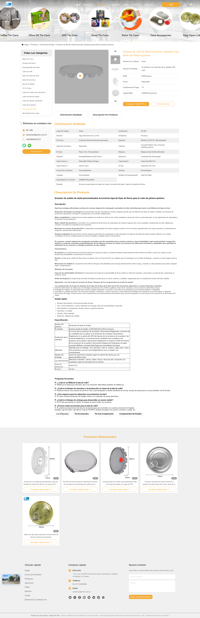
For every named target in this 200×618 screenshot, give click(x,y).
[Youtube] (89, 598)
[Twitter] (74, 598)
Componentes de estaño (130, 414)
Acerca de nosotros (33, 575)
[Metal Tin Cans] (81, 77)
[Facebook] (79, 598)
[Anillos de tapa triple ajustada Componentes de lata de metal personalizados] (41, 514)
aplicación (115, 4)
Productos (34, 45)
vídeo (125, 4)
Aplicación (29, 583)
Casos (27, 595)
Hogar (77, 4)
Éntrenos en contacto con (150, 4)
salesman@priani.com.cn (36, 135)
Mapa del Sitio (54, 615)
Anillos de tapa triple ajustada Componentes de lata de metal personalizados (41, 536)
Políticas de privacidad (39, 615)
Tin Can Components (104, 414)
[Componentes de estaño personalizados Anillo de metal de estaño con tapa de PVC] (119, 461)
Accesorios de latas (47, 45)
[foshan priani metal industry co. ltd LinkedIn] (93, 598)
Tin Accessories (82, 414)
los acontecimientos (136, 4)
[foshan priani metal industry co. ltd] (9, 5)
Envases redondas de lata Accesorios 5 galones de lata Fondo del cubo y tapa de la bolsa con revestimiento (159, 483)
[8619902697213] (103, 598)
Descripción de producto (105, 115)
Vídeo (27, 587)
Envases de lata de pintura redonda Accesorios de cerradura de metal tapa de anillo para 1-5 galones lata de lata (80, 483)
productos (101, 4)
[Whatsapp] (24, 145)
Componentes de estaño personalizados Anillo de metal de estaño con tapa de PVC (120, 483)
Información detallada (71, 115)
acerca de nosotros (88, 4)
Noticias (28, 591)
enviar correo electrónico (140, 597)
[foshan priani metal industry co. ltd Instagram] (84, 598)
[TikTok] (98, 598)
